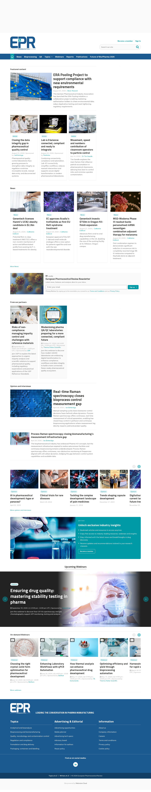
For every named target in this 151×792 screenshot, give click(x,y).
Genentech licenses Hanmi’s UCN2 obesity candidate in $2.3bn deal (25, 223)
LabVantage (18, 155)
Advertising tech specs (63, 736)
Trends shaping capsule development (112, 496)
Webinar (14, 584)
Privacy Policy (115, 291)
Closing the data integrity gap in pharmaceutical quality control (21, 144)
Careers (102, 736)
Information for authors (63, 744)
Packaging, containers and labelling (24, 749)
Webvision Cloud (81, 783)
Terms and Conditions (97, 291)
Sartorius (46, 155)
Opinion (14, 492)
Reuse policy (59, 749)
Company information (108, 732)
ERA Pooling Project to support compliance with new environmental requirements (72, 81)
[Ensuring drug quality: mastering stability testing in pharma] (76, 622)
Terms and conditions (107, 740)
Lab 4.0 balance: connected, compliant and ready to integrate (53, 144)
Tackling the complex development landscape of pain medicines (83, 498)
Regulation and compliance (21, 740)
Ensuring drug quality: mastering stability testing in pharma (38, 596)
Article (15, 136)
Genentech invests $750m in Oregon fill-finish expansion (91, 222)
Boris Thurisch (73, 91)
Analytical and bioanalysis (21, 728)
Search (137, 46)
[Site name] (22, 49)
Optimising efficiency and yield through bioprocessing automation (114, 668)
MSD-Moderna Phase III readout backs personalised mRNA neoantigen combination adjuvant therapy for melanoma (125, 226)
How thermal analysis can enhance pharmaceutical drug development (82, 668)
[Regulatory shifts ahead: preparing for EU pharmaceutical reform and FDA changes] (71, 622)
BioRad (61, 676)
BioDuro (31, 682)
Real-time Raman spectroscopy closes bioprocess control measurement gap (68, 397)
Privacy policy (104, 744)
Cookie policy (104, 749)
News (16, 215)
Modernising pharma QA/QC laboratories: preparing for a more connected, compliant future (53, 333)
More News (14, 266)
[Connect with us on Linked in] (75, 764)
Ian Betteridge (71, 408)
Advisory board (60, 740)
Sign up (132, 287)
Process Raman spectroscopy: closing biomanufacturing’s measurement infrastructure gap (62, 435)
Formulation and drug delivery (22, 744)
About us (102, 728)
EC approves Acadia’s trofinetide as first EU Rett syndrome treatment (58, 223)
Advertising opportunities (64, 728)
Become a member (125, 41)
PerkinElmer (66, 608)
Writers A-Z (64, 776)
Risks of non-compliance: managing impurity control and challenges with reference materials (22, 335)
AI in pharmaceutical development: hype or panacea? (22, 498)
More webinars (15, 690)
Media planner (60, 732)
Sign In (138, 41)
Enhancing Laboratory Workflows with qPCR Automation (52, 667)
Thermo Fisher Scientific (52, 347)
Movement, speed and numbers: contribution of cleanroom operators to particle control (81, 146)
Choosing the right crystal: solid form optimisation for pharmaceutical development (20, 670)
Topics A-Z (53, 776)
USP (28, 351)
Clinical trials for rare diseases (51, 496)
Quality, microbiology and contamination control (29, 736)
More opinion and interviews (20, 510)
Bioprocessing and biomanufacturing (25, 732)
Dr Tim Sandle (87, 156)
